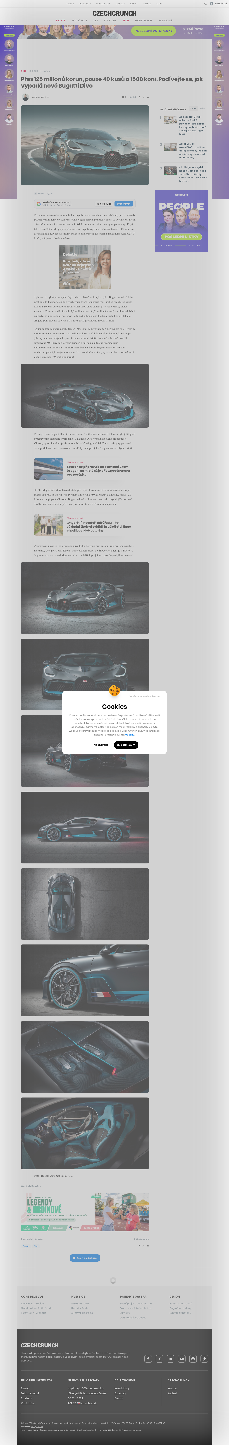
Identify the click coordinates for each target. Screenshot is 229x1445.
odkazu (129, 734)
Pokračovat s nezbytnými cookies (144, 696)
